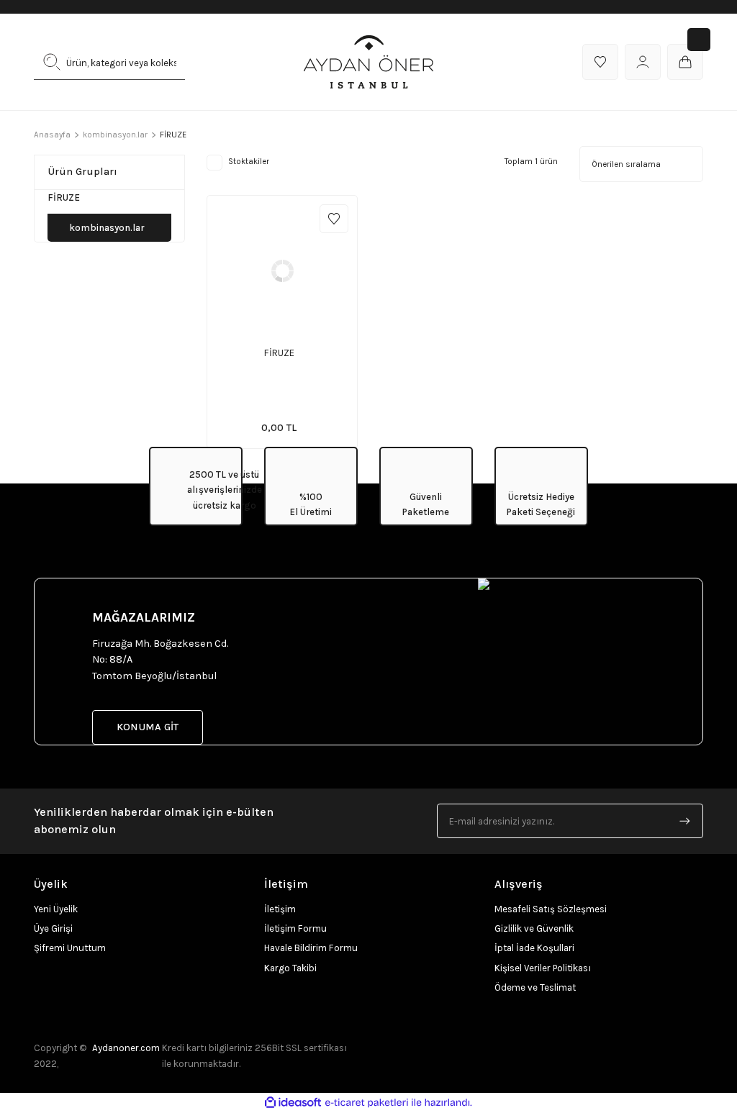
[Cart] (685, 62)
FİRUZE (279, 352)
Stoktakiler (248, 161)
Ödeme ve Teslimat (535, 987)
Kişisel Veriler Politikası (542, 968)
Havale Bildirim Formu (311, 947)
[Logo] (368, 61)
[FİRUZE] (282, 270)
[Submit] (685, 821)
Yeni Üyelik (56, 909)
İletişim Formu (295, 928)
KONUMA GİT (147, 727)
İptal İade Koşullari (534, 947)
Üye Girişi (53, 928)
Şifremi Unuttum (70, 947)
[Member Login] (642, 62)
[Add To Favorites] (334, 218)
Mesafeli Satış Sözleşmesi (550, 909)
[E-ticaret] (367, 1102)
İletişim (280, 909)
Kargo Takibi (290, 968)
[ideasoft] (293, 1102)
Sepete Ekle (294, 342)
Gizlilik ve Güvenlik (534, 928)
